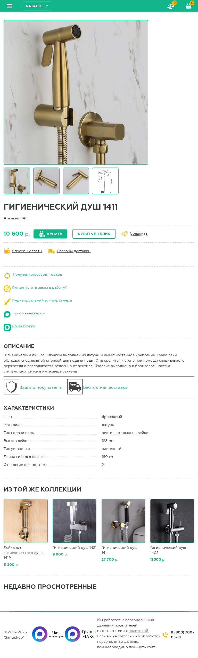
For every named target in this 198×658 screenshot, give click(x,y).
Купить (54, 234)
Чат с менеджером (28, 313)
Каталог (35, 6)
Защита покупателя (41, 387)
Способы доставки (73, 251)
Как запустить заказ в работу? (39, 287)
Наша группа (23, 326)
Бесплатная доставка (105, 387)
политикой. (139, 631)
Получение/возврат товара (37, 274)
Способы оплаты (27, 251)
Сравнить (138, 234)
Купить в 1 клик (94, 234)
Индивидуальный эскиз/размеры (42, 300)
